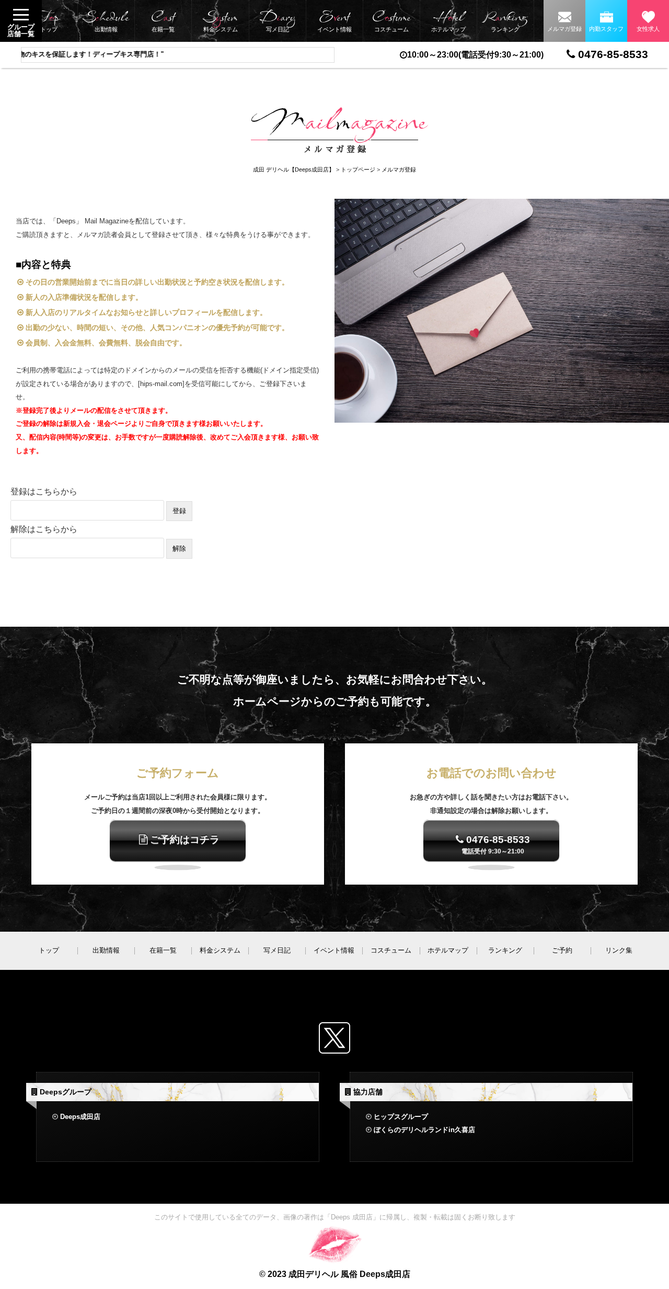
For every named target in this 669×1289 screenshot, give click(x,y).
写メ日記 (277, 20)
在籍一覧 (163, 20)
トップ (49, 20)
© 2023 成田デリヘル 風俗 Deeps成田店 (334, 1274)
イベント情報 (334, 20)
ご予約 (562, 950)
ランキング (505, 20)
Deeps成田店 (80, 1117)
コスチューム (391, 20)
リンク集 (618, 950)
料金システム (220, 20)
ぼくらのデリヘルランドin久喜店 (424, 1130)
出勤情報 (106, 20)
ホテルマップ (448, 20)
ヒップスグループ (401, 1117)
